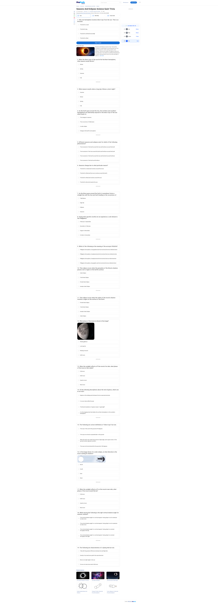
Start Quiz (98, 43)
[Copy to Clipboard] (74, 22)
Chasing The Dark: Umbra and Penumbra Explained (97, 592)
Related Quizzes (80, 570)
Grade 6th (98, 11)
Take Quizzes (125, 2)
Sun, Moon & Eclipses (96, 580)
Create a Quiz (133, 2)
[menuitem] (125, 3)
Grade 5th (95, 11)
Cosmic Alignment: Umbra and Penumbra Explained (112, 592)
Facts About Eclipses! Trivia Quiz (83, 580)
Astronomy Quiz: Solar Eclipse (112, 580)
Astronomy (85, 11)
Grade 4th (91, 11)
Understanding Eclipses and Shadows (82, 592)
